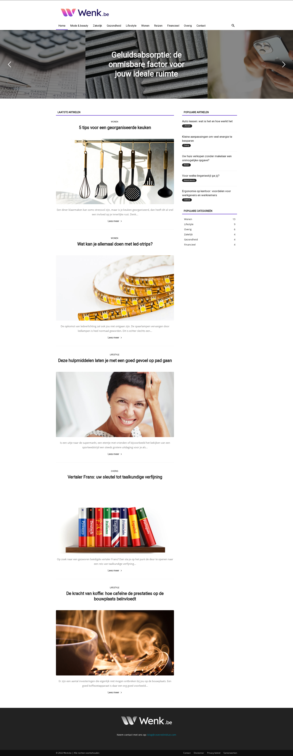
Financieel (173, 25)
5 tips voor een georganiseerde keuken (115, 127)
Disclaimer (199, 752)
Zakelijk (97, 25)
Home (61, 25)
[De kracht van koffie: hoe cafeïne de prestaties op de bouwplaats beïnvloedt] (115, 642)
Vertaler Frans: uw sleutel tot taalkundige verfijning (115, 477)
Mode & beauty (79, 25)
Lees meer (113, 221)
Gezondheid (114, 25)
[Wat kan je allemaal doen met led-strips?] (115, 288)
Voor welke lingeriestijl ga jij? (200, 175)
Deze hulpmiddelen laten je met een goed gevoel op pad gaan (115, 360)
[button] (233, 26)
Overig (188, 25)
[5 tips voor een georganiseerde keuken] (115, 171)
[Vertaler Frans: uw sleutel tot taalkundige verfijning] (115, 521)
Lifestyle (131, 25)
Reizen (158, 25)
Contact (201, 25)
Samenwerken (230, 752)
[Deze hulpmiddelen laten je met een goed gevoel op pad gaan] (115, 404)
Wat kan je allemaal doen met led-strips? (115, 244)
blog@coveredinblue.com (161, 734)
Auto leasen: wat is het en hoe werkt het (207, 121)
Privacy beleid (213, 752)
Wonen (145, 25)
